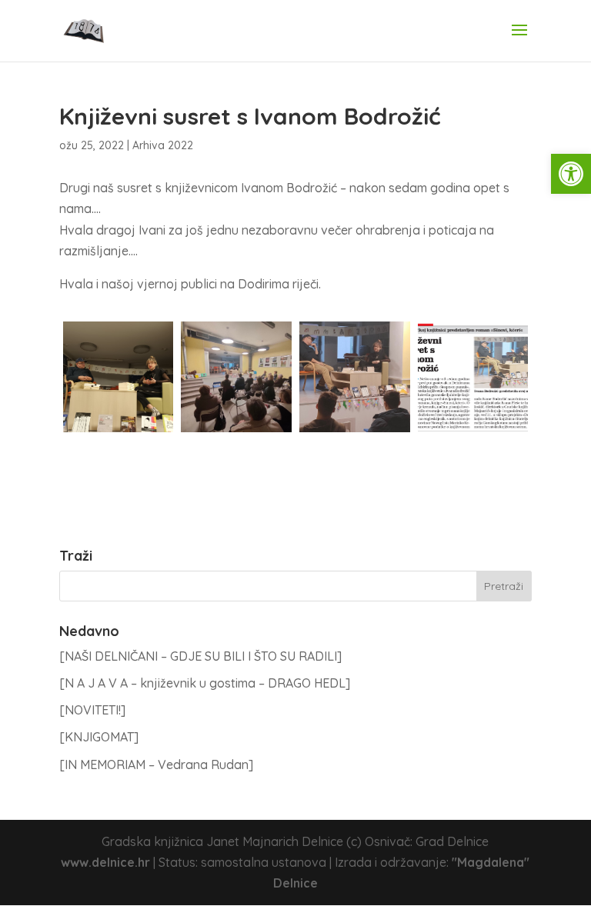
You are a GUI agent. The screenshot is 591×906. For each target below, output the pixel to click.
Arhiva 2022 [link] (162, 145)
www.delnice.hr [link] (105, 862)
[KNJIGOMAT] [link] (99, 736)
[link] (571, 174)
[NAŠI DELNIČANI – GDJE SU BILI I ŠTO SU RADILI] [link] (200, 656)
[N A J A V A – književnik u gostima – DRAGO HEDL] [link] (204, 683)
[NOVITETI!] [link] (92, 710)
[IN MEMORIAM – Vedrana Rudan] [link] (156, 764)
